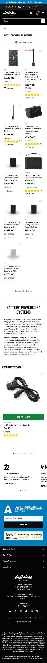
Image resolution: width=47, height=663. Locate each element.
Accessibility (19, 618)
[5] (41, 144)
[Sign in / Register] (31, 13)
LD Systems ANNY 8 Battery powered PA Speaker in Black (12, 178)
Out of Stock (9, 234)
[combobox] (23, 21)
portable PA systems (15, 347)
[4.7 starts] (10, 435)
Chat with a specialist (24, 622)
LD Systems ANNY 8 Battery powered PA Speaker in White (12, 269)
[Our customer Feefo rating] (23, 535)
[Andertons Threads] (31, 611)
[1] (20, 85)
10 (33, 453)
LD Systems (29, 354)
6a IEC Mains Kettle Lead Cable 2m (16, 425)
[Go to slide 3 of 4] (25, 490)
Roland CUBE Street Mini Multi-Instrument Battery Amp (33, 178)
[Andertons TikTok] (26, 611)
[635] (20, 435)
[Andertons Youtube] (9, 611)
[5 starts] (11, 85)
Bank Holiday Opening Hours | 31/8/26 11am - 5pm (23, 2)
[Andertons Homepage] (10, 13)
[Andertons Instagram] (20, 611)
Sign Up (23, 525)
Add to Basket (23, 417)
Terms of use (9, 618)
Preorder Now (31, 187)
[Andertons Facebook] (15, 611)
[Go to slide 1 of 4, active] (20, 490)
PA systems (31, 320)
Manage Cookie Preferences (33, 618)
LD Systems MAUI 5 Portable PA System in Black (12, 129)
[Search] (43, 21)
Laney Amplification (14, 354)
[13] (20, 141)
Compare (10, 88)
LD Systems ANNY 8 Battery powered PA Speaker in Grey (12, 224)
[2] (41, 94)
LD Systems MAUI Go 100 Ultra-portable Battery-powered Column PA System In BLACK (33, 77)
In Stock (7, 81)
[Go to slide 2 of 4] (22, 490)
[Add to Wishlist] (20, 51)
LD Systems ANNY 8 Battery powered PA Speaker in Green (32, 224)
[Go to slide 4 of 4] (27, 490)
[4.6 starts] (32, 143)
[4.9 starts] (11, 141)
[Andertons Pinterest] (37, 611)
